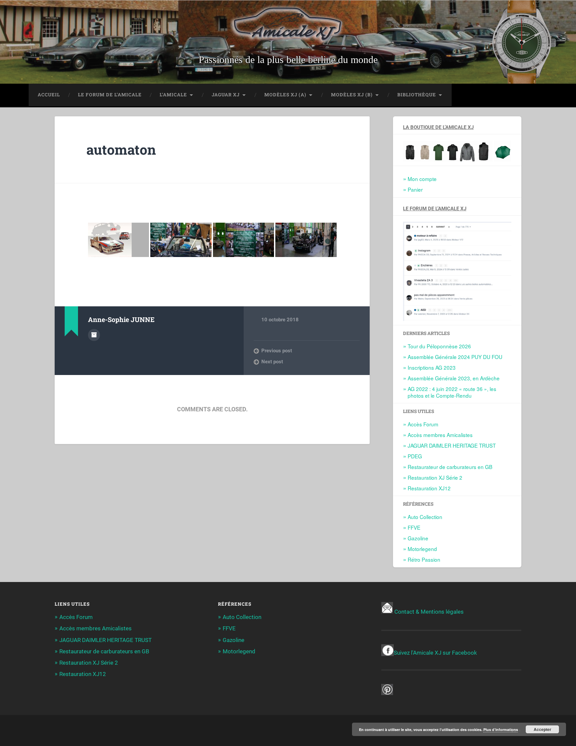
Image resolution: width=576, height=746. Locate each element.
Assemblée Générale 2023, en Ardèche (454, 378)
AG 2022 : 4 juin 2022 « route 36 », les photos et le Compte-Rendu (452, 392)
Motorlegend (422, 548)
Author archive (94, 335)
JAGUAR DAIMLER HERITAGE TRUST (452, 445)
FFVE (414, 527)
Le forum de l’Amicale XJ (434, 209)
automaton (121, 149)
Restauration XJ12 (429, 488)
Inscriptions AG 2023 (432, 367)
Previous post (276, 351)
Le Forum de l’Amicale (110, 95)
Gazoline (418, 538)
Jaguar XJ (226, 95)
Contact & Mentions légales (429, 611)
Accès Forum (423, 424)
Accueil (49, 95)
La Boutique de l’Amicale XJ (438, 127)
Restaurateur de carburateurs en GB (450, 466)
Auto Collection (425, 516)
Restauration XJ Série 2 (435, 477)
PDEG (415, 456)
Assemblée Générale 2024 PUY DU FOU (455, 356)
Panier (415, 189)
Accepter (542, 729)
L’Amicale (173, 95)
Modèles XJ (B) (352, 95)
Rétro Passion (424, 559)
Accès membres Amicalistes (440, 434)
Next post (272, 362)
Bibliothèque (416, 95)
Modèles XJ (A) (285, 95)
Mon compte (422, 178)
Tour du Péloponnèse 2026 (439, 346)
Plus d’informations (500, 729)
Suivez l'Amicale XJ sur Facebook (435, 652)
